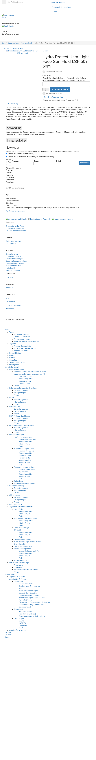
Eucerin (45, 51)
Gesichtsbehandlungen (14, 258)
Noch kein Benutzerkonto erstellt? (46, 752)
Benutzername (20, 652)
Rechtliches (10, 182)
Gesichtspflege (13, 43)
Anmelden (9, 288)
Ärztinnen (9, 170)
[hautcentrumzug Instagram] (63, 218)
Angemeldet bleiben (24, 745)
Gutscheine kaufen (58, 2)
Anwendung (14, 128)
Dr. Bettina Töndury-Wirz (15, 228)
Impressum (10, 308)
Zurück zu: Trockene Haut (13, 48)
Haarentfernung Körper (14, 265)
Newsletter (10, 179)
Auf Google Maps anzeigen (16, 211)
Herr (9, 165)
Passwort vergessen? (23, 668)
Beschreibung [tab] (13, 104)
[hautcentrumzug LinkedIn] (17, 218)
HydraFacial (10, 268)
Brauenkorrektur (12, 254)
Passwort (18, 661)
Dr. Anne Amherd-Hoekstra (16, 230)
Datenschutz (10, 301)
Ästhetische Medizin (13, 241)
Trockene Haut (26, 43)
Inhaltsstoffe (16, 140)
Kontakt (54, 11)
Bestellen (9, 277)
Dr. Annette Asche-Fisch (15, 226)
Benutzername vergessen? (71, 752)
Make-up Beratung (13, 270)
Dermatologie (11, 243)
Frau (9, 162)
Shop (4, 43)
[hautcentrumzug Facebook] (40, 218)
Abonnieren (84, 162)
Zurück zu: (53, 97)
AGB (7, 298)
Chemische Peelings (13, 256)
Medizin (9, 172)
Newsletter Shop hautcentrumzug (21, 154)
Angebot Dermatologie (22, 346)
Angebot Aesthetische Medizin (25, 348)
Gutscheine (10, 177)
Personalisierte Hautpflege (61, 7)
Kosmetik (9, 175)
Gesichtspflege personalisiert (16, 261)
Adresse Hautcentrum (14, 168)
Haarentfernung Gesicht (15, 263)
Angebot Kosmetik (21, 350)
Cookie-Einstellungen (14, 305)
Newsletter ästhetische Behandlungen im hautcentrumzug (31, 157)
